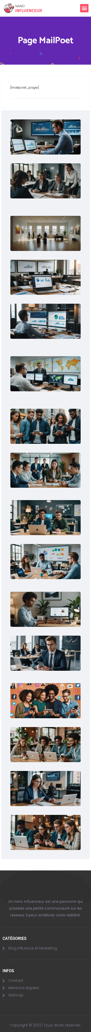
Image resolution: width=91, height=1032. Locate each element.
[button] (84, 8)
